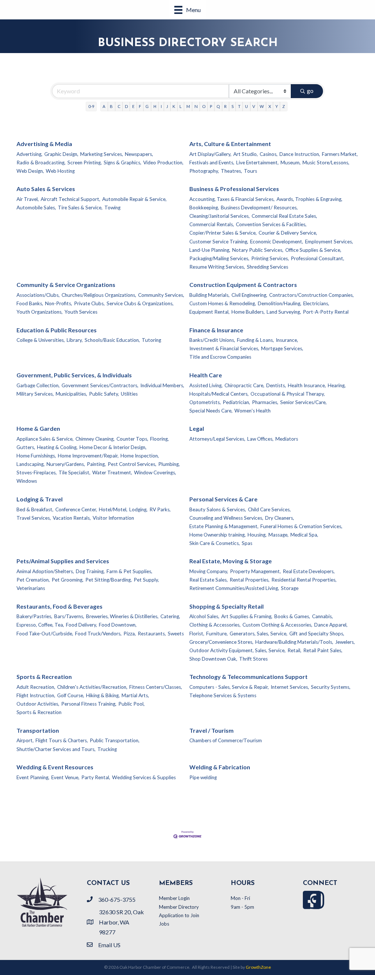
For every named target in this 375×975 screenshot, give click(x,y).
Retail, (294, 650)
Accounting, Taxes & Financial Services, (232, 199)
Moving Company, (208, 571)
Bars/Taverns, (69, 616)
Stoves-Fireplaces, (36, 472)
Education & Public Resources (56, 329)
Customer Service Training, (218, 241)
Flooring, (159, 439)
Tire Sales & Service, (80, 207)
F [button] (140, 106)
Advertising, (29, 154)
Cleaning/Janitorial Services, (219, 216)
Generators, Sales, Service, (258, 633)
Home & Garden (38, 428)
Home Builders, (248, 312)
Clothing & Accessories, (215, 625)
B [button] (111, 106)
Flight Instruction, (35, 695)
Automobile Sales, (36, 207)
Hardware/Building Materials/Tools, (294, 642)
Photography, (204, 171)
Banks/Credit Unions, (212, 340)
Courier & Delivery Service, (288, 233)
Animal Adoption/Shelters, (45, 571)
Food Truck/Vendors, (98, 633)
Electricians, (316, 303)
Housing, (257, 535)
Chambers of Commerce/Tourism (225, 740)
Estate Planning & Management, (224, 526)
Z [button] (283, 106)
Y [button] (276, 106)
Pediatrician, (236, 402)
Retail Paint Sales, (322, 650)
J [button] (167, 106)
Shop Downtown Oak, (213, 659)
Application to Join (179, 915)
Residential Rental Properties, (304, 580)
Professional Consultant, (317, 258)
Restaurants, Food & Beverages (59, 606)
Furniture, (217, 633)
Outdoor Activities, (37, 704)
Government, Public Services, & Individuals (74, 374)
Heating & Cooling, (57, 447)
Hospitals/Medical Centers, (219, 394)
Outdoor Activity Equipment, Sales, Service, (237, 650)
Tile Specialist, (74, 472)
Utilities (129, 394)
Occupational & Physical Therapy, (287, 394)
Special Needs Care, (211, 411)
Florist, (196, 633)
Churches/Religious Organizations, (99, 295)
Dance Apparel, (331, 625)
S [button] (232, 106)
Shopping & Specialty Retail (226, 606)
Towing (112, 207)
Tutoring (151, 340)
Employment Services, (329, 241)
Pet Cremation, (33, 580)
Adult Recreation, (35, 687)
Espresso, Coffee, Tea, (40, 625)
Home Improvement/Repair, (88, 456)
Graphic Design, (61, 154)
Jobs (164, 924)
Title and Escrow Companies (220, 357)
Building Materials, (209, 295)
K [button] (173, 106)
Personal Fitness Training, (88, 704)
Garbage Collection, (38, 385)
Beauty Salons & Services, (217, 509)
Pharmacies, (265, 402)
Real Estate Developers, (309, 571)
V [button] (253, 106)
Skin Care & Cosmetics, (214, 543)
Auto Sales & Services (45, 188)
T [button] (239, 106)
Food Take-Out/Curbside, (44, 633)
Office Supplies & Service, (313, 250)
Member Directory (179, 907)
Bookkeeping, (204, 207)
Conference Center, (76, 509)
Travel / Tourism (211, 730)
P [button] (211, 106)
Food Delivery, (81, 625)
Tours (250, 171)
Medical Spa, (304, 535)
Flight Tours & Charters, (62, 740)
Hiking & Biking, (103, 695)
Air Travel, (27, 199)
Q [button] (218, 106)
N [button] (196, 106)
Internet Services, (290, 687)
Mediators (286, 439)
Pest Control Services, (132, 464)
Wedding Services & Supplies (144, 777)
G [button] (147, 106)
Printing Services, (270, 258)
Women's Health (252, 411)
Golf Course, (70, 695)
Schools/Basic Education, (112, 340)
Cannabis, (322, 616)
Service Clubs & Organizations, (140, 303)
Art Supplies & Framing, (246, 616)
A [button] (104, 106)
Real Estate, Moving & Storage (230, 560)
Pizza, (129, 633)
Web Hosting (60, 171)
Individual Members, (162, 385)
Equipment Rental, (209, 312)
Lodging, (138, 509)
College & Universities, (40, 340)
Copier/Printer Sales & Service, (223, 233)
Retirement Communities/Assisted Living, (234, 588)
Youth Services (80, 312)
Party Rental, (95, 777)
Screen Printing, (84, 162)
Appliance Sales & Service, (45, 439)
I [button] (161, 106)
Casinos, (269, 154)
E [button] (133, 106)
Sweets (176, 633)
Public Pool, (131, 704)
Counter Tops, (132, 439)
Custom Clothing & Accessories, (277, 625)
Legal (196, 428)
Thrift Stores (253, 659)
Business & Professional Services (234, 188)
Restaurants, (152, 633)
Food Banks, (29, 303)
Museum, (291, 162)
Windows (26, 481)
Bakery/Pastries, (34, 616)
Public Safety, (104, 394)
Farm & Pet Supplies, (129, 571)
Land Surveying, (284, 312)
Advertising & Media (44, 143)
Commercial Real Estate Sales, (284, 216)
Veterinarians (30, 588)
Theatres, (231, 171)
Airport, (25, 740)
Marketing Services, (101, 154)
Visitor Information (113, 518)
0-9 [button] (91, 106)
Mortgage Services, (282, 348)
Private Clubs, (89, 303)
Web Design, (30, 171)
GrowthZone (258, 967)
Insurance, (287, 340)
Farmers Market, (340, 154)
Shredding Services (267, 267)
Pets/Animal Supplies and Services (62, 560)
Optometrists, (205, 402)
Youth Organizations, (39, 312)
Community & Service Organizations (65, 284)
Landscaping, (30, 464)
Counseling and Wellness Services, (226, 518)
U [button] (246, 106)
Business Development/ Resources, (259, 207)
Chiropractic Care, (244, 385)
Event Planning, (32, 777)
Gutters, (25, 447)
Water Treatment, (112, 472)
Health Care (205, 374)
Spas (247, 543)
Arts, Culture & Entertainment (230, 143)
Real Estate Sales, (208, 580)
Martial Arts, (135, 695)
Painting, (96, 464)
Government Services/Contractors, (100, 385)
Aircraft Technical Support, (70, 199)
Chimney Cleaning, (95, 439)
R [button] (225, 106)
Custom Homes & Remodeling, (222, 303)
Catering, (170, 616)
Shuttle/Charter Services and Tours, (56, 749)
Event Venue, (65, 777)
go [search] (310, 90)
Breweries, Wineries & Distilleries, (122, 616)
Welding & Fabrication (219, 766)
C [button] (119, 106)
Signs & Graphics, (122, 162)
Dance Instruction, (299, 154)
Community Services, (161, 295)
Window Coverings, (155, 472)
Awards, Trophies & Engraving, (309, 199)
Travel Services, (33, 518)
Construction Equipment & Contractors (243, 284)
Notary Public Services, (257, 250)
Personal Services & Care (223, 499)
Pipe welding (203, 777)
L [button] (180, 106)
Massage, (278, 535)
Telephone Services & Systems (222, 695)
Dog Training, (90, 571)
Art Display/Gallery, (210, 154)
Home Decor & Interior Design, (112, 447)
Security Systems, (330, 687)
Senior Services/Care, (303, 402)
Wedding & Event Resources (54, 766)
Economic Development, (276, 241)
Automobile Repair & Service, (134, 199)
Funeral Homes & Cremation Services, (301, 526)
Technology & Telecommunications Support (248, 676)
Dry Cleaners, (279, 518)
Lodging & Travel (39, 499)
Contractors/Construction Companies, (311, 295)
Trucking (107, 749)
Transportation (37, 730)
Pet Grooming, (67, 580)
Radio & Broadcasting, (41, 162)
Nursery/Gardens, (66, 464)
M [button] (188, 106)
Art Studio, (245, 154)
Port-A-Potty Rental (326, 312)
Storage (289, 588)
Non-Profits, (58, 303)
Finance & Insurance (216, 329)
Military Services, (35, 394)
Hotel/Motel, (113, 509)
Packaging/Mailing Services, (219, 258)
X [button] (269, 106)
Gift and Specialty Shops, (316, 633)
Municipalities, (71, 394)
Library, (75, 340)
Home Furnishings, (36, 456)
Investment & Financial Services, (224, 348)
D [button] (126, 106)
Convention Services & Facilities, (271, 224)
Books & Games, (292, 616)
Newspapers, (139, 154)
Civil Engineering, (249, 295)
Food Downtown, (118, 625)
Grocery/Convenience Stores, (221, 642)
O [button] (203, 106)
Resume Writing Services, (217, 267)
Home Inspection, (139, 456)
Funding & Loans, (255, 340)
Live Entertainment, (257, 162)
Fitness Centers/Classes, (155, 687)
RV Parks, (160, 509)
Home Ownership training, (217, 535)
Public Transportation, (115, 740)
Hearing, (337, 385)
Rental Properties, (250, 580)
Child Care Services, (269, 509)
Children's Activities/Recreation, (92, 687)
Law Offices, (260, 439)
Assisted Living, (206, 385)
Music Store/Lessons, (325, 162)
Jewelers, (345, 642)
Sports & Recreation (44, 676)
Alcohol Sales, (204, 616)
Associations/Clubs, (38, 295)
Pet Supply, (146, 580)
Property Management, (255, 571)
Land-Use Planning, (209, 250)
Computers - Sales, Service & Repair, (229, 687)
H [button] (154, 106)
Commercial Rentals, (211, 224)
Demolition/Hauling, (279, 303)
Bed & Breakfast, (34, 509)
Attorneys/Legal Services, (217, 439)
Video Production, (163, 162)
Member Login (174, 898)
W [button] (262, 106)
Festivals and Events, (211, 162)
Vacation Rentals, (72, 518)
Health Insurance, (307, 385)
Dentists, (276, 385)
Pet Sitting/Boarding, (108, 580)
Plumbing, (169, 464)
